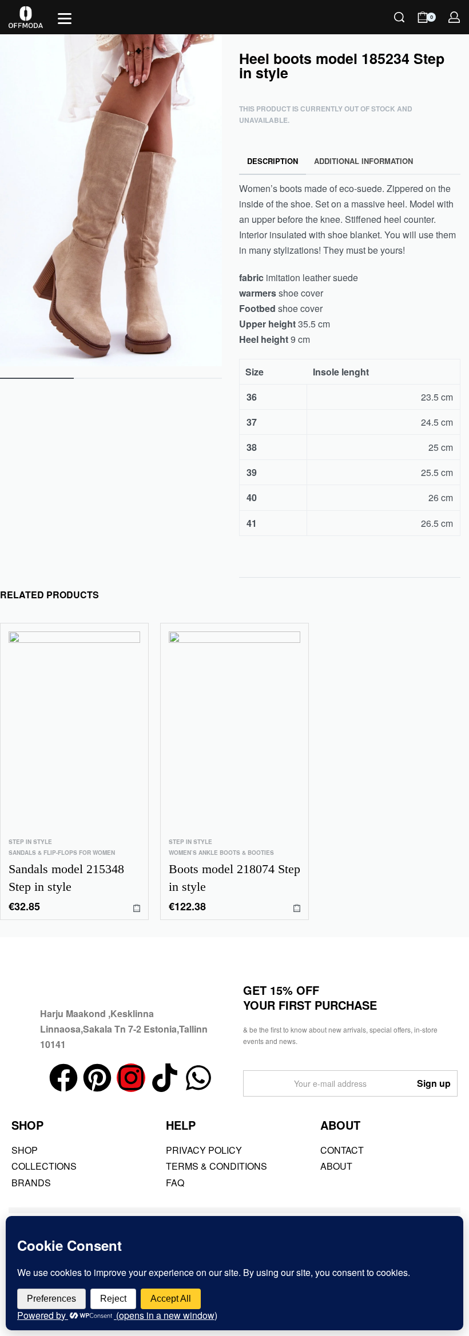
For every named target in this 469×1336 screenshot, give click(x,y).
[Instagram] (131, 1077)
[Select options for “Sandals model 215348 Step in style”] (136, 908)
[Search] (399, 17)
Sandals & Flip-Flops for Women (62, 852)
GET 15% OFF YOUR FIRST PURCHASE (310, 997)
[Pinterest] (97, 1077)
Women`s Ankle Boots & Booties (221, 852)
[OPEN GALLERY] (111, 200)
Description (272, 160)
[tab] (273, 161)
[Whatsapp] (198, 1077)
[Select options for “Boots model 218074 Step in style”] (296, 908)
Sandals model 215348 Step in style (66, 878)
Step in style (30, 842)
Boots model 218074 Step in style (234, 878)
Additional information (363, 160)
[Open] (64, 19)
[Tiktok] (164, 1077)
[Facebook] (63, 1077)
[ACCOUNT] (454, 17)
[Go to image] (37, 378)
